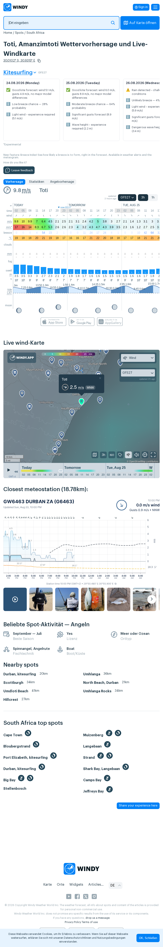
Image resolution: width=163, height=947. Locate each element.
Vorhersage (14, 181)
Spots (19, 32)
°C (10, 238)
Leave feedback (22, 170)
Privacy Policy (73, 922)
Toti (43, 190)
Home (7, 32)
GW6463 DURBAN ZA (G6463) (38, 501)
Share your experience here (138, 805)
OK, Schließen (148, 938)
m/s (26, 190)
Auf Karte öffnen (142, 23)
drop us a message (98, 918)
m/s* (9, 227)
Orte (60, 884)
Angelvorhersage (62, 181)
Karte (47, 884)
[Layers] (94, 454)
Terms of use (90, 922)
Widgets (76, 884)
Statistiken (36, 181)
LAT (9, 293)
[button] (39, 61)
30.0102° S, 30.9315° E (19, 60)
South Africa (35, 32)
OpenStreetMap (137, 461)
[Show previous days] (16, 472)
